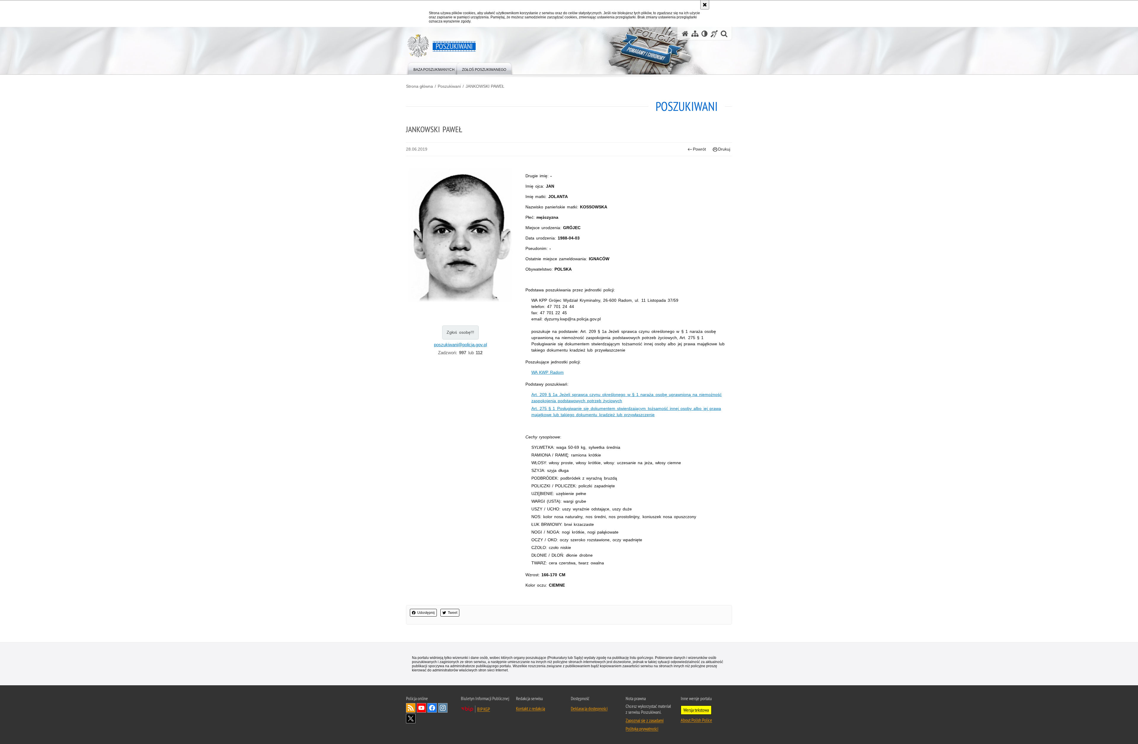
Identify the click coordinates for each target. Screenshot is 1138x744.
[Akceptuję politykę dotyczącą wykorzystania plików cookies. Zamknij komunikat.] (704, 4)
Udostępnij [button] (426, 613)
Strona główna (419, 86)
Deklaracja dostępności (589, 708)
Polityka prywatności (642, 729)
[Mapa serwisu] (695, 33)
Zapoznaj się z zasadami (645, 720)
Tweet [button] (452, 613)
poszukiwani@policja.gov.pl (460, 344)
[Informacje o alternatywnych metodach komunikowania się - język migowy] (714, 33)
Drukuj (724, 149)
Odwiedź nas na (421, 708)
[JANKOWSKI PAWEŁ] (460, 235)
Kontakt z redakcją (530, 708)
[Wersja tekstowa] (704, 33)
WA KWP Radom (547, 372)
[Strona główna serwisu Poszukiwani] (685, 33)
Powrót (699, 149)
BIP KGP (483, 709)
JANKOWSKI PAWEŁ (485, 86)
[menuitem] (434, 68)
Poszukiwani (449, 86)
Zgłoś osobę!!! (460, 332)
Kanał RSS (410, 708)
